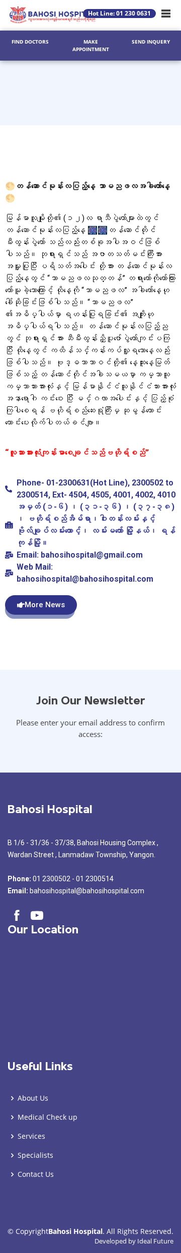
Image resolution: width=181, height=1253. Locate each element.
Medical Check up (47, 1117)
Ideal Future (155, 1240)
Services (31, 1136)
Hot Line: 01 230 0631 (119, 13)
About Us (33, 1098)
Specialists (35, 1155)
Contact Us (36, 1174)
